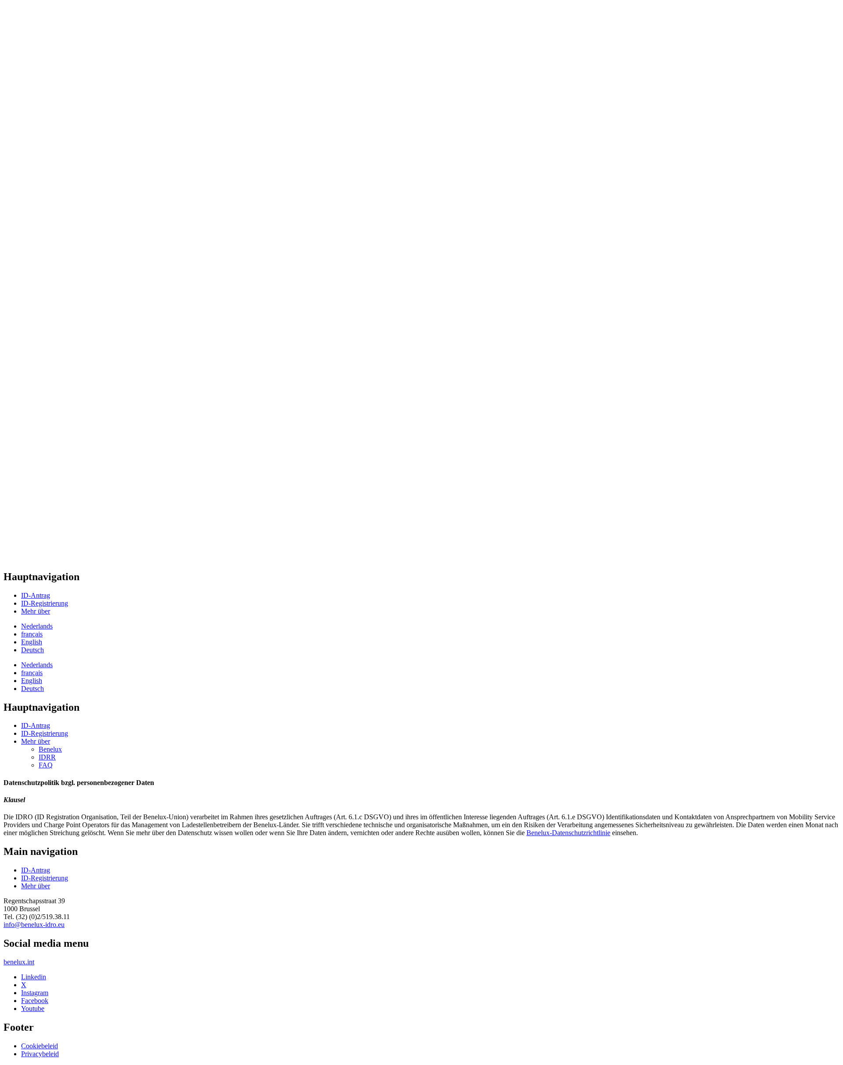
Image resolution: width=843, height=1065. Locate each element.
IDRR (47, 757)
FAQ (46, 765)
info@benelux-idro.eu (34, 924)
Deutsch (32, 650)
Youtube (32, 1008)
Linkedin (33, 977)
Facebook (34, 1000)
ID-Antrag (35, 595)
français (32, 634)
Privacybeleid (40, 1054)
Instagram (34, 992)
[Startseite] (44, 17)
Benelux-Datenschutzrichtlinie (568, 832)
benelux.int (19, 962)
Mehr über (35, 611)
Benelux (50, 749)
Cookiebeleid (39, 1046)
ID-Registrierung (44, 603)
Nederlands (37, 626)
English (31, 642)
